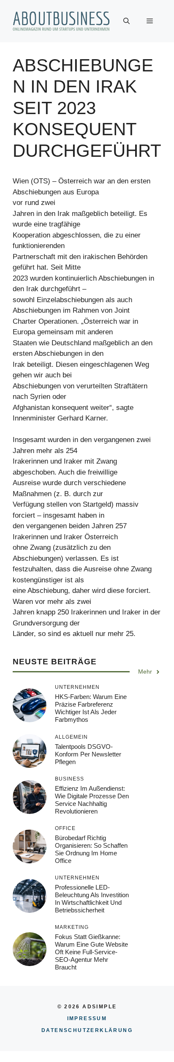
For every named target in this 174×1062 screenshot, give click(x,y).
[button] (126, 21)
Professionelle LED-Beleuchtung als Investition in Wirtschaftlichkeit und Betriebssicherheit (92, 899)
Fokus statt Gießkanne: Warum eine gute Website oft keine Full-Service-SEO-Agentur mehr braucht (91, 952)
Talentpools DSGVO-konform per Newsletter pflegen (88, 754)
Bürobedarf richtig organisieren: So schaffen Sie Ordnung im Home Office (91, 849)
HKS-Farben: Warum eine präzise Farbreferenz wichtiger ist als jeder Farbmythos (91, 708)
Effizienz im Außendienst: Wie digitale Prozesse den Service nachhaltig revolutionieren (92, 800)
